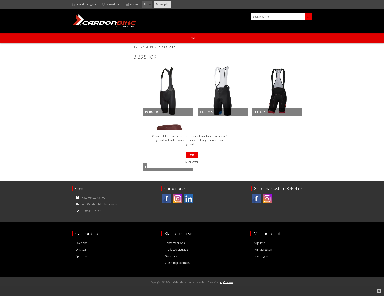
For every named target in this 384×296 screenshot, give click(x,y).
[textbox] (278, 16)
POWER (151, 112)
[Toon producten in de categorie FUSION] (223, 91)
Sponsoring (83, 256)
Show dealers (114, 4)
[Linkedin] (188, 198)
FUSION (206, 112)
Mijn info (259, 243)
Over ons (81, 243)
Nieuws (134, 4)
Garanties (171, 256)
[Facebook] (166, 198)
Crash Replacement (177, 263)
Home (192, 38)
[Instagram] (177, 198)
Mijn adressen (263, 249)
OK (192, 155)
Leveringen (261, 256)
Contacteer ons (175, 243)
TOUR (259, 112)
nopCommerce (226, 282)
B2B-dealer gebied (87, 4)
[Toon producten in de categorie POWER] (168, 91)
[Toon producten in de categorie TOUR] (277, 91)
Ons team (82, 249)
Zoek (308, 16)
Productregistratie (176, 249)
